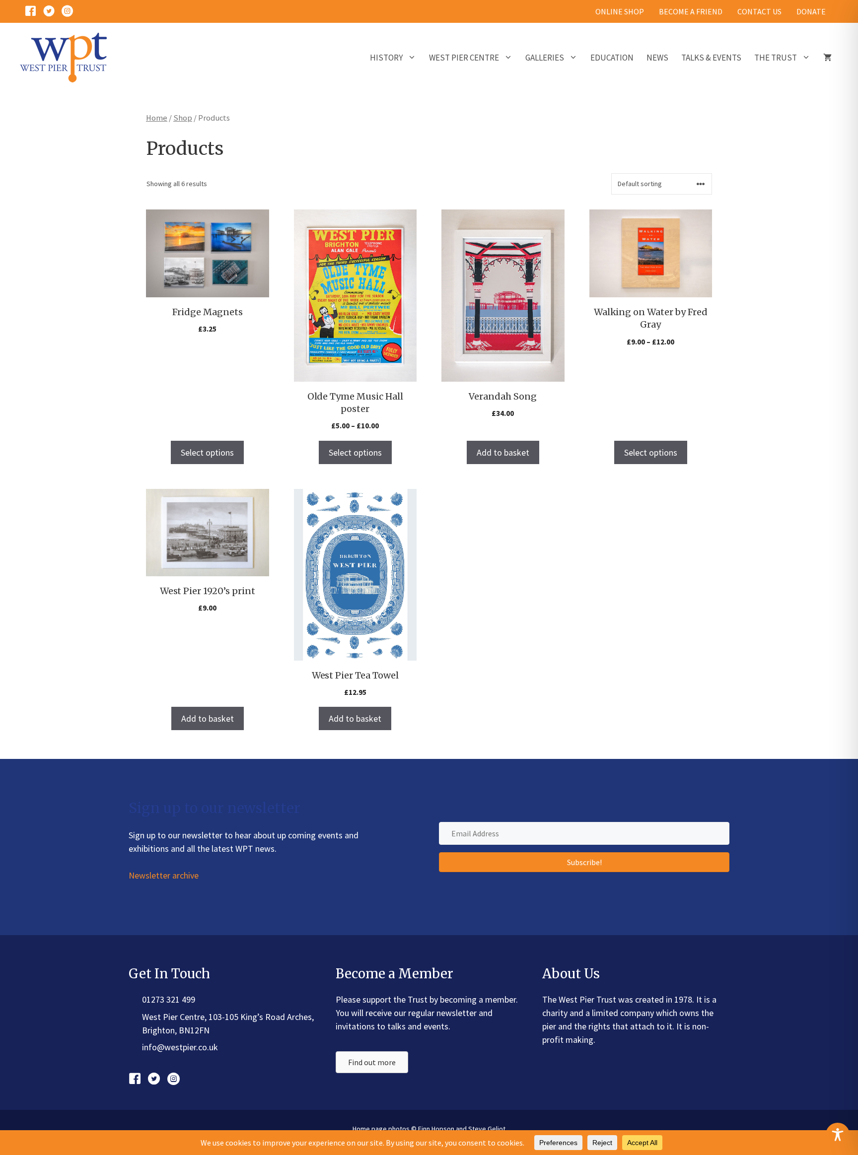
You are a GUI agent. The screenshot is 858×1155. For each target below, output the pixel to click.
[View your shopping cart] (827, 57)
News (657, 57)
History (386, 57)
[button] (584, 862)
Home (156, 118)
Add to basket (503, 452)
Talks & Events (711, 57)
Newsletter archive (164, 875)
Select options (207, 452)
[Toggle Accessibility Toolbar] (838, 1135)
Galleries (544, 57)
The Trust (775, 57)
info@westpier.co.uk (180, 1047)
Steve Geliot (486, 1128)
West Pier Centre (464, 57)
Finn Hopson (436, 1128)
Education (612, 57)
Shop (182, 118)
